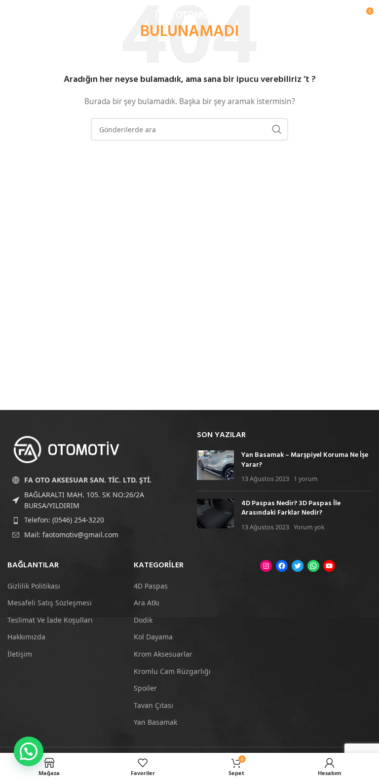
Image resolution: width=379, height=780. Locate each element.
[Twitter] (297, 566)
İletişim (19, 654)
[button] (28, 751)
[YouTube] (329, 566)
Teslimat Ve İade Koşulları (50, 620)
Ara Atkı (146, 602)
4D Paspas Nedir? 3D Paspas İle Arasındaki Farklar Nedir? (291, 508)
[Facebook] (282, 566)
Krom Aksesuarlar (163, 654)
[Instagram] (266, 566)
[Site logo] (189, 14)
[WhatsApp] (313, 566)
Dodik (143, 620)
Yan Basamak (155, 722)
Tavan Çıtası (153, 705)
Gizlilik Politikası (33, 586)
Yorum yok (309, 527)
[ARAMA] (276, 129)
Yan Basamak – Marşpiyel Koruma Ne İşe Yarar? (304, 460)
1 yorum (306, 479)
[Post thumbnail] (215, 466)
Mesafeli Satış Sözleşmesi (49, 602)
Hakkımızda (26, 636)
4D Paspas (151, 586)
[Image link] (66, 448)
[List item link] (94, 520)
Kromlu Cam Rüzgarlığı (172, 671)
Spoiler (145, 688)
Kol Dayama (153, 636)
